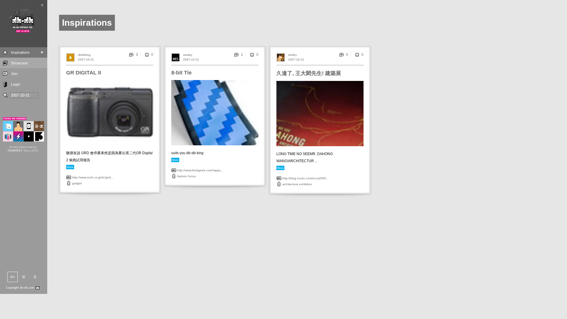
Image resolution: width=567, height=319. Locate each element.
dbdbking (84, 54)
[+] (42, 52)
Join (14, 74)
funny (192, 176)
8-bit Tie (181, 73)
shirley (292, 54)
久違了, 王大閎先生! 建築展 (308, 73)
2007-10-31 (86, 59)
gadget (77, 183)
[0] (147, 55)
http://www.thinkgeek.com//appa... (200, 170)
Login (15, 84)
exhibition (305, 184)
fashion (182, 176)
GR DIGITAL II (83, 73)
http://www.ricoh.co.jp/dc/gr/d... (93, 177)
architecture (290, 184)
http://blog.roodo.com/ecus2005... (305, 178)
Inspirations (20, 53)
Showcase (19, 63)
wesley (187, 54)
